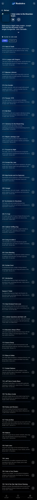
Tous (4, 40)
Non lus (12, 40)
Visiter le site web (10, 37)
